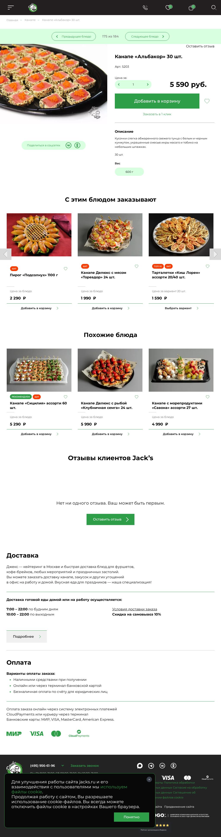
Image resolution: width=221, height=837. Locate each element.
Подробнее (23, 636)
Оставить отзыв (200, 46)
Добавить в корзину (157, 101)
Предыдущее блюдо (76, 36)
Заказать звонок (85, 766)
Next (215, 254)
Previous (5, 254)
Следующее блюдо (144, 36)
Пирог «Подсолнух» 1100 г (34, 275)
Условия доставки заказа (134, 609)
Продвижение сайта (179, 806)
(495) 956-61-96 (42, 766)
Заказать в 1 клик (157, 114)
